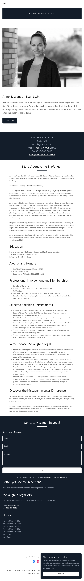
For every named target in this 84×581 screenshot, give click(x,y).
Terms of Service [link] (59, 477)
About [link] (17, 570)
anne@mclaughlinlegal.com (42, 154)
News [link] (34, 570)
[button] (4, 4)
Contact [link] (26, 570)
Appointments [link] (35, 573)
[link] (42, 13)
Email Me (10, 120)
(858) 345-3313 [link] (11, 508)
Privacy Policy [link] (48, 477)
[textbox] (42, 438)
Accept (61, 573)
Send (42, 470)
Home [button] (9, 570)
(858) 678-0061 (43, 147)
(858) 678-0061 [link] (13, 505)
